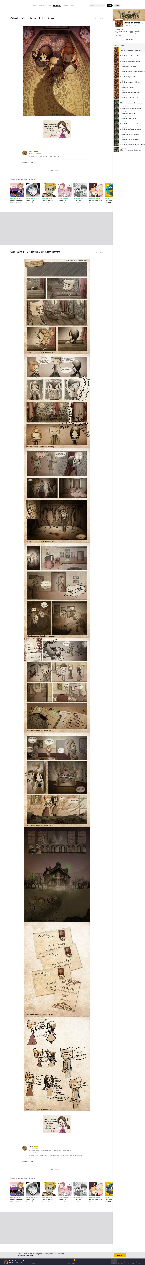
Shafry (31, 151)
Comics (41, 5)
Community (57, 5)
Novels (48, 5)
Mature (65, 5)
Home (35, 5)
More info (21, 1256)
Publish (117, 5)
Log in (109, 5)
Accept (120, 1255)
